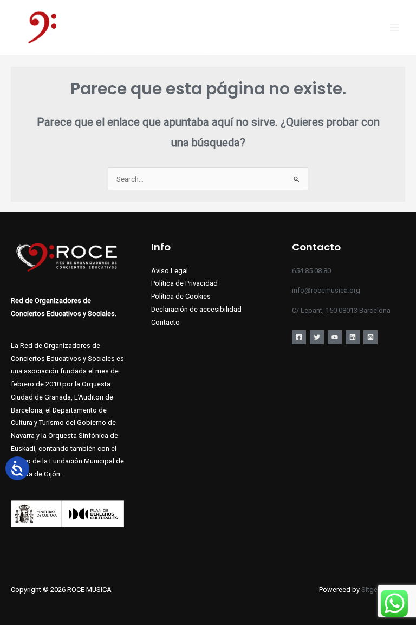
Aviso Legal (169, 271)
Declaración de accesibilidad (196, 309)
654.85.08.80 (311, 271)
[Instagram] (370, 337)
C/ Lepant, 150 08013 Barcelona (341, 310)
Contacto (165, 322)
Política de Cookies (181, 296)
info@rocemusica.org (326, 290)
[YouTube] (335, 337)
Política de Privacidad (184, 283)
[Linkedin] (353, 337)
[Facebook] (299, 337)
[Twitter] (317, 337)
